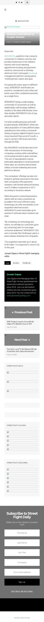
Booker (32, 73)
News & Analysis (13, 27)
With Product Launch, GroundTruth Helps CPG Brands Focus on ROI (20, 323)
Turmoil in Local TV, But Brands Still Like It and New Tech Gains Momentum (22, 350)
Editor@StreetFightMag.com (18, 296)
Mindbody (26, 263)
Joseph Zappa (25, 42)
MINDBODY (9, 56)
